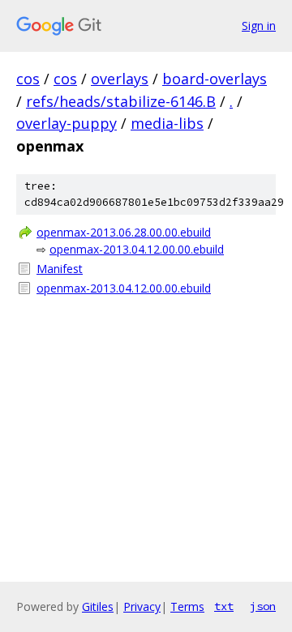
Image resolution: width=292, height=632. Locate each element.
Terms (187, 606)
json (263, 606)
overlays (119, 78)
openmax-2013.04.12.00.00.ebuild (136, 249)
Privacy (142, 606)
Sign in (259, 25)
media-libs (167, 123)
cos (28, 78)
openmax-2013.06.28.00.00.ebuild (123, 232)
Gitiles (98, 606)
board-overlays (214, 78)
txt (224, 606)
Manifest (59, 268)
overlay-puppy (66, 123)
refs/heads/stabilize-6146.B (121, 101)
